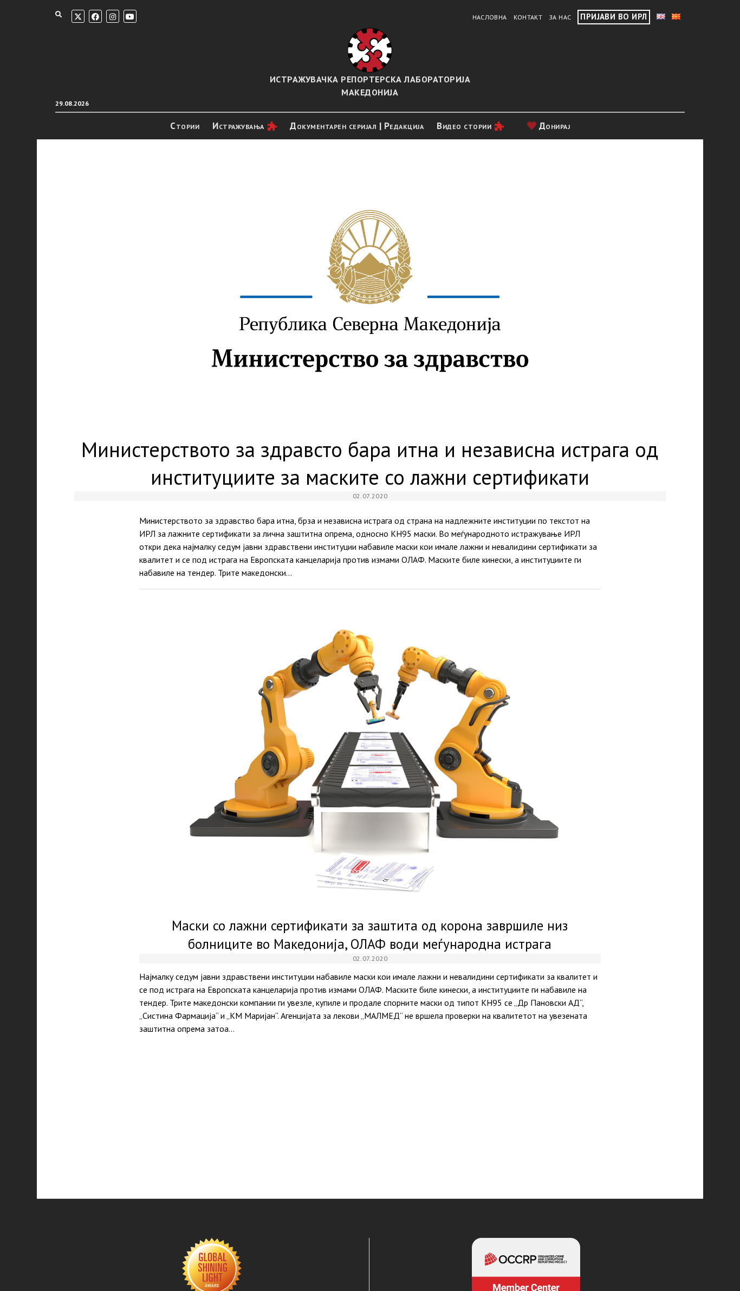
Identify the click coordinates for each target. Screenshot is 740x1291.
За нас (560, 17)
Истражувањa (238, 126)
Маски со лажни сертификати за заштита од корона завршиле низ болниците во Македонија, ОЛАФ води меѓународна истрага (370, 756)
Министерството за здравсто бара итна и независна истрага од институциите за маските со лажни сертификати (370, 291)
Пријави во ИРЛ (613, 16)
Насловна (489, 17)
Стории (184, 126)
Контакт (528, 17)
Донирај (553, 126)
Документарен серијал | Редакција (357, 126)
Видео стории (464, 126)
